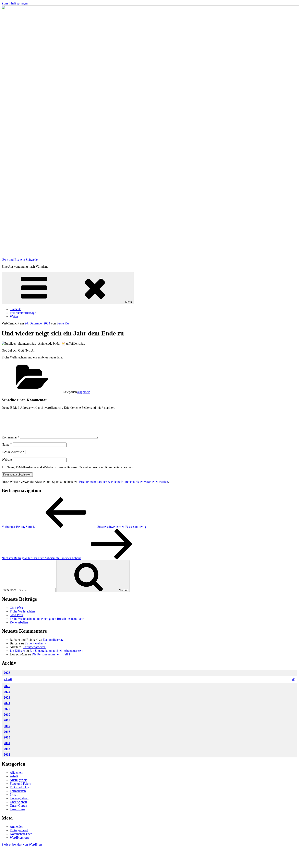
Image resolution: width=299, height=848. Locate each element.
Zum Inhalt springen (15, 3)
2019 (7, 714)
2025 (7, 686)
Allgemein (83, 392)
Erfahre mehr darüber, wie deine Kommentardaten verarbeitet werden (123, 481)
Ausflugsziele (18, 780)
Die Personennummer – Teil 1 (51, 654)
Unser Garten (18, 805)
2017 (7, 726)
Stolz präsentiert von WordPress (22, 844)
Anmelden (16, 826)
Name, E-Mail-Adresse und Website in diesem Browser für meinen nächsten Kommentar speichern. (70, 467)
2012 (7, 754)
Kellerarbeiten (19, 622)
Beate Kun (63, 323)
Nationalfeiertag (53, 639)
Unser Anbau (18, 802)
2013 (7, 748)
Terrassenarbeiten (34, 647)
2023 (7, 697)
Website (7, 459)
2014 (7, 743)
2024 (7, 692)
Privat (13, 794)
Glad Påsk (16, 607)
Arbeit (14, 776)
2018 (7, 720)
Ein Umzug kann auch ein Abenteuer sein (56, 650)
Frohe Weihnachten (22, 611)
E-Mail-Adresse (13, 452)
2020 (7, 709)
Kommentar (10, 437)
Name (7, 444)
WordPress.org (19, 837)
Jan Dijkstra (17, 650)
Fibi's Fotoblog (19, 787)
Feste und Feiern (20, 783)
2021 (7, 703)
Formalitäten (18, 791)
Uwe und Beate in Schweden (20, 259)
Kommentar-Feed (21, 834)
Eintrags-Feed (19, 830)
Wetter (14, 316)
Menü (128, 301)
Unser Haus (17, 809)
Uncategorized (19, 798)
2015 (7, 737)
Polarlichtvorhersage (23, 312)
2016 (7, 731)
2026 (7, 672)
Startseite (15, 309)
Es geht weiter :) (35, 643)
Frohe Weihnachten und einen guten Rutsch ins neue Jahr (46, 618)
